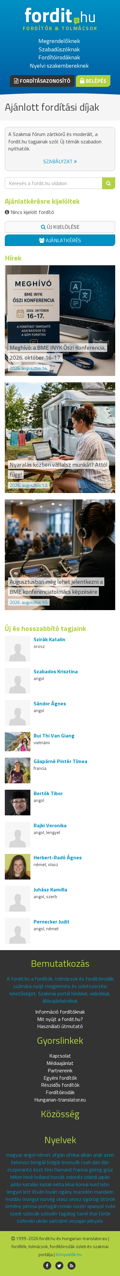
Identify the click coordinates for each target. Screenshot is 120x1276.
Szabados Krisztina (56, 671)
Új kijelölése (62, 227)
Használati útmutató (60, 1026)
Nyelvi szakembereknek (59, 65)
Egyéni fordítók (60, 1078)
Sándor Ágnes (50, 703)
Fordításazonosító (44, 81)
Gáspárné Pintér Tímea (60, 761)
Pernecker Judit (51, 921)
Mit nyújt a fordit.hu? (60, 1019)
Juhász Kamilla (50, 889)
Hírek (13, 257)
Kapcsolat (60, 1055)
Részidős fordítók (60, 1085)
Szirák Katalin (49, 639)
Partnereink (60, 1070)
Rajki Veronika (50, 825)
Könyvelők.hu (69, 1254)
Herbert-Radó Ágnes (58, 857)
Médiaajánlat (60, 1063)
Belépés (95, 81)
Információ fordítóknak (60, 1012)
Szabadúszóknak (59, 49)
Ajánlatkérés (62, 240)
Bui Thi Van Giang (54, 735)
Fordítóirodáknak (59, 57)
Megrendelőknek (59, 41)
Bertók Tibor (48, 793)
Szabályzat (58, 161)
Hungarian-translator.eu (60, 1099)
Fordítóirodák (60, 1092)
